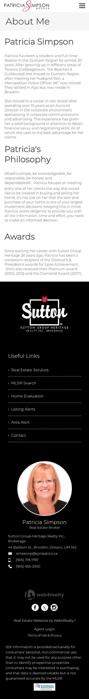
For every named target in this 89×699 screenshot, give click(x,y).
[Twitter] (44, 607)
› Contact (17, 435)
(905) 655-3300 (28, 566)
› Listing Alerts (21, 409)
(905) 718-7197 (27, 560)
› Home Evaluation (26, 396)
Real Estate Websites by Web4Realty (44, 620)
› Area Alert (18, 422)
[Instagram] (54, 607)
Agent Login (44, 629)
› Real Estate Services (28, 370)
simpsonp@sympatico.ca (36, 553)
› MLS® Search (22, 383)
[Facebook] (35, 607)
